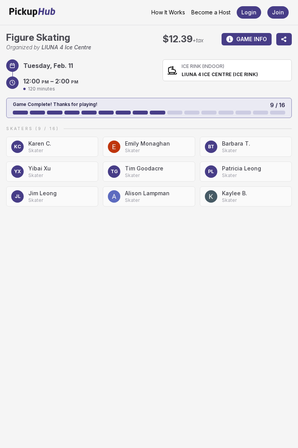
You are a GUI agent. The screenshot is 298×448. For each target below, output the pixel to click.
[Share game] (284, 39)
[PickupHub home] (32, 12)
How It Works (168, 12)
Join (278, 12)
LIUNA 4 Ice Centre (66, 47)
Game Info (251, 39)
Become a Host (210, 12)
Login (248, 12)
